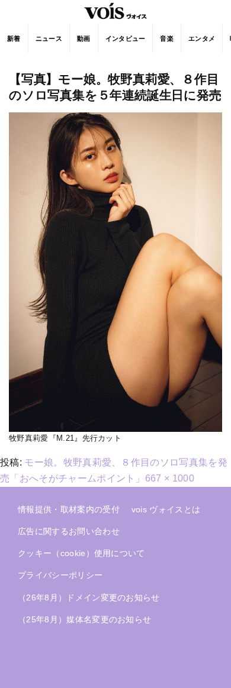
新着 (14, 38)
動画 (84, 38)
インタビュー (125, 38)
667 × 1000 (169, 478)
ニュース (49, 38)
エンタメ (201, 38)
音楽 (167, 38)
